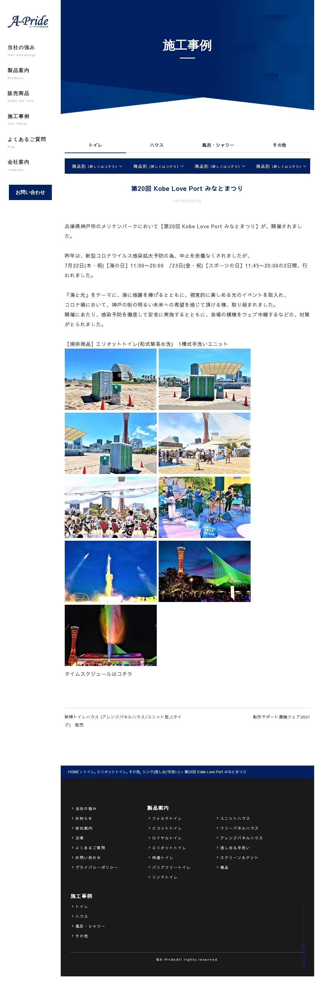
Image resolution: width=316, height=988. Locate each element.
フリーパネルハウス (239, 828)
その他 (280, 145)
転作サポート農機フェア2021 (281, 717)
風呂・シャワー (218, 145)
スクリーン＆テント (239, 857)
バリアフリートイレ (171, 867)
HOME (73, 771)
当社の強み (22, 50)
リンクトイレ (165, 877)
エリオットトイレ (111, 771)
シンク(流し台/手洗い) (161, 771)
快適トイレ (163, 857)
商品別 (95, 166)
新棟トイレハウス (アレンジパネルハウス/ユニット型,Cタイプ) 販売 (123, 721)
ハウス (157, 145)
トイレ (95, 145)
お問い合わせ (30, 192)
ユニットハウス (235, 818)
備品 (224, 867)
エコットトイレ (167, 828)
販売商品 (21, 96)
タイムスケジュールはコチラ (99, 673)
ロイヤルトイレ (167, 837)
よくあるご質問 (27, 142)
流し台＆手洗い (235, 847)
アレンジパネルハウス (241, 837)
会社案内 (19, 165)
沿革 (79, 837)
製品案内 (19, 73)
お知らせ (84, 818)
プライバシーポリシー (96, 867)
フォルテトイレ (167, 818)
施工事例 (19, 119)
